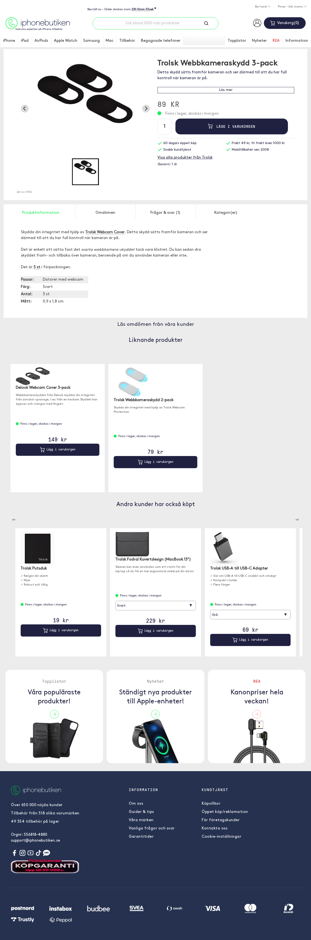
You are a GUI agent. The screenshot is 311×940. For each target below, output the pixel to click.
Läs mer (226, 90)
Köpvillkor (211, 804)
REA (276, 41)
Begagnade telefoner (161, 41)
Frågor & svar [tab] (165, 213)
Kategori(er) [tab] (225, 213)
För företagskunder (221, 820)
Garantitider (141, 837)
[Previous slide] (25, 108)
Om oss (136, 804)
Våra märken (141, 820)
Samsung (91, 41)
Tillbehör (127, 41)
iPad (25, 41)
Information (296, 41)
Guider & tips (141, 812)
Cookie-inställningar (221, 837)
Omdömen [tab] (105, 213)
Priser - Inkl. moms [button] (291, 6)
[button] (85, 171)
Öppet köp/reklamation (225, 812)
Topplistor (237, 41)
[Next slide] (146, 108)
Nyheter (259, 41)
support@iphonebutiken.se (35, 841)
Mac (109, 41)
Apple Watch (65, 41)
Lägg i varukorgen (234, 126)
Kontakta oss (214, 828)
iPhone (9, 41)
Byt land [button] (261, 6)
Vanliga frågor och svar (152, 828)
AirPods (41, 41)
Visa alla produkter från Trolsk (185, 158)
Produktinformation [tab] (40, 213)
